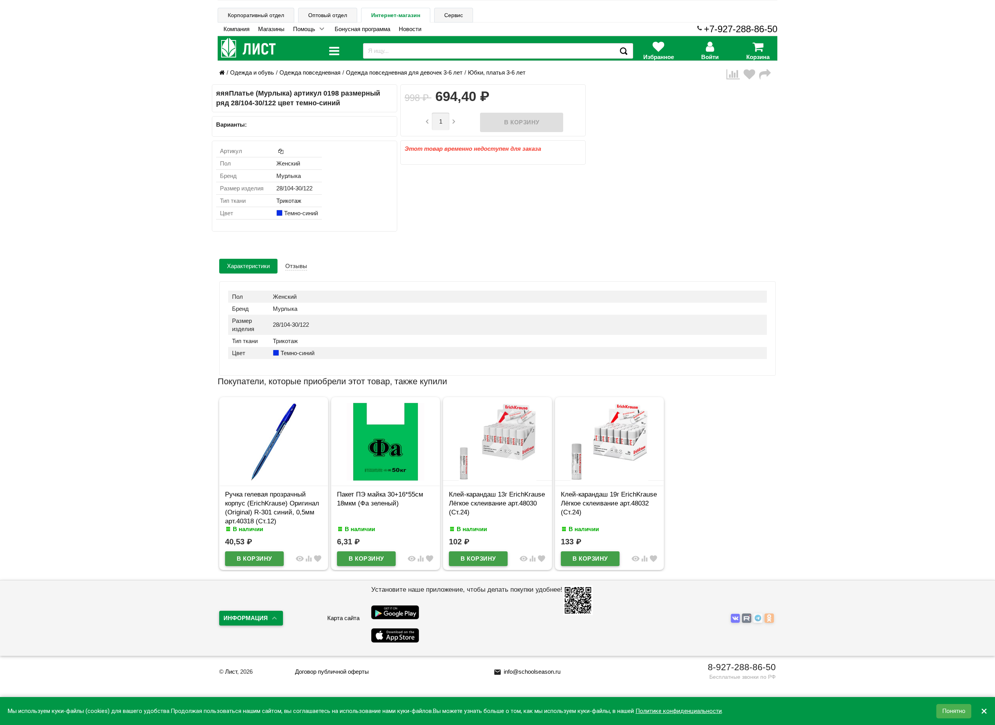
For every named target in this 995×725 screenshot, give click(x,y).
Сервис (453, 15)
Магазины (271, 29)
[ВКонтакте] (736, 618)
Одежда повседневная (309, 72)
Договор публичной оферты (332, 671)
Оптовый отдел (327, 15)
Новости (410, 29)
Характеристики (248, 266)
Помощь (304, 29)
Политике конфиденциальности (678, 711)
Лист (231, 671)
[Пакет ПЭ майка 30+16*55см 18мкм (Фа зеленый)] (385, 478)
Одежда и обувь (252, 72)
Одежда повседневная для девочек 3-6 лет (404, 72)
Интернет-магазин (395, 15)
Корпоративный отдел (256, 15)
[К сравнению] (735, 74)
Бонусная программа (362, 29)
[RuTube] (747, 618)
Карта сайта (343, 618)
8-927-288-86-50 (742, 667)
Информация (245, 618)
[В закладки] (751, 74)
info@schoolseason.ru (527, 671)
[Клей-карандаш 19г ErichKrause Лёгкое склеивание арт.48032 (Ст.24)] (609, 478)
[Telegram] (759, 618)
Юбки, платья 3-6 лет (496, 72)
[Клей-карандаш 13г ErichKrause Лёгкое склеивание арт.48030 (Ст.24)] (497, 478)
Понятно (953, 711)
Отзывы (296, 266)
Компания (236, 29)
